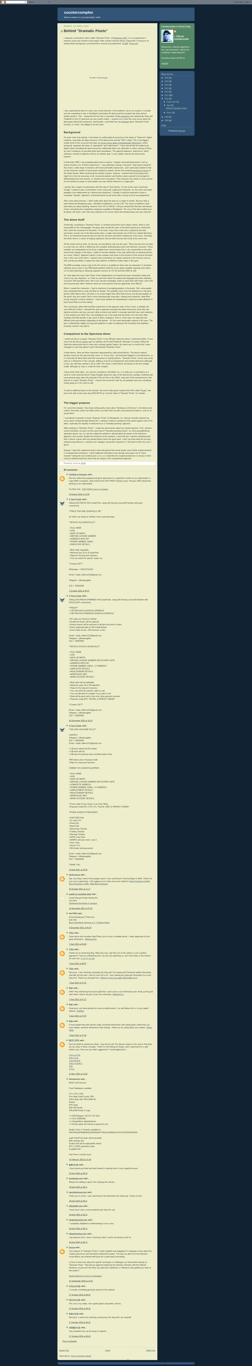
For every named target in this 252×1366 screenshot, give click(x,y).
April (169, 105)
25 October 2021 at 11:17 (79, 889)
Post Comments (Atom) (81, 1356)
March (170, 113)
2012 (166, 92)
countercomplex (78, 12)
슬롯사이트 (73, 1165)
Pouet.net (133, 44)
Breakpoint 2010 (120, 38)
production (125, 116)
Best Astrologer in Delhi (79, 884)
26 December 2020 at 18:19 (80, 721)
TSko (71, 933)
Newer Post (64, 1351)
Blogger (182, 131)
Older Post (150, 1351)
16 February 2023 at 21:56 (80, 1160)
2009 (166, 117)
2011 (166, 95)
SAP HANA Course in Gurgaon (95, 489)
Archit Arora (74, 875)
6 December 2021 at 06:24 (80, 928)
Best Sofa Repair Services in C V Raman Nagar (89, 923)
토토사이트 (73, 1058)
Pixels (143, 390)
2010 (166, 99)
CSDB (125, 44)
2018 (166, 78)
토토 (71, 1066)
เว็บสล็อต (80, 1011)
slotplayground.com (78, 1220)
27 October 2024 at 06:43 (79, 1336)
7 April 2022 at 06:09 (77, 944)
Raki (71, 988)
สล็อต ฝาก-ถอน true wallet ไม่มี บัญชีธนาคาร (118, 978)
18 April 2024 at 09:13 (78, 1242)
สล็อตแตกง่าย (118, 994)
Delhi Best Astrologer (99, 884)
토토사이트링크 (75, 1063)
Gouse (72, 1247)
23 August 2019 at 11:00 (79, 494)
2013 (166, 88)
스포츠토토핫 (74, 1061)
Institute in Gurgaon (78, 475)
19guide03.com (76, 1206)
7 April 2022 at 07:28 (77, 1035)
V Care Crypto (75, 499)
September (171, 102)
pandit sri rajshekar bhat (80, 894)
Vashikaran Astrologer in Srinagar (83, 903)
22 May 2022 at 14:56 (78, 1074)
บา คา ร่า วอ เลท (87, 959)
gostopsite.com (76, 1178)
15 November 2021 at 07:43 (80, 909)
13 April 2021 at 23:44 (78, 870)
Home (107, 1351)
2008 (166, 121)
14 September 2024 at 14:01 (81, 1281)
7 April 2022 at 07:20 (77, 1016)
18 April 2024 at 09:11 (78, 1187)
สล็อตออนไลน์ (91, 939)
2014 (166, 85)
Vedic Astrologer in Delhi (139, 881)
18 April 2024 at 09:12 (78, 1215)
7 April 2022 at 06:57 (77, 964)
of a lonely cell (85, 342)
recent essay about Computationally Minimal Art (120, 143)
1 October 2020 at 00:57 (79, 591)
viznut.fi (164, 63)
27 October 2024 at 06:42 (79, 1295)
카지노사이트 (74, 1055)
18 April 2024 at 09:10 (78, 1174)
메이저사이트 (74, 1300)
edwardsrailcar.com (78, 1234)
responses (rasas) (141, 171)
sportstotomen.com (78, 1192)
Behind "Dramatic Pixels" (176, 108)
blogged (125, 122)
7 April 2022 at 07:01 (77, 983)
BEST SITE (74, 1040)
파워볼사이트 (74, 1328)
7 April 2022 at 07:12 (77, 1000)
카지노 (72, 1069)
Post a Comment (69, 1341)
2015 (166, 81)
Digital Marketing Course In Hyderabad (85, 1276)
